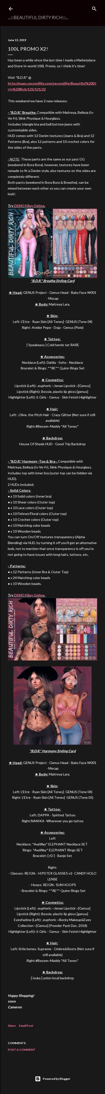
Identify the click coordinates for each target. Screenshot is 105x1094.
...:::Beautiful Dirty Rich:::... (38, 17)
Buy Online (35, 206)
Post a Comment (21, 1049)
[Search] (94, 8)
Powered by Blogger (56, 1079)
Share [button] (12, 1025)
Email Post (26, 1025)
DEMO (19, 206)
